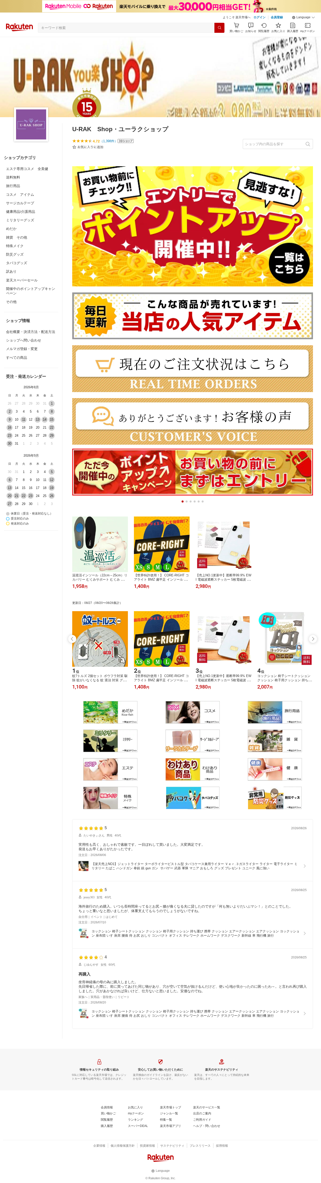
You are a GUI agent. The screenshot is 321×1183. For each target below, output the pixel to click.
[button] (303, 18)
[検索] (219, 28)
